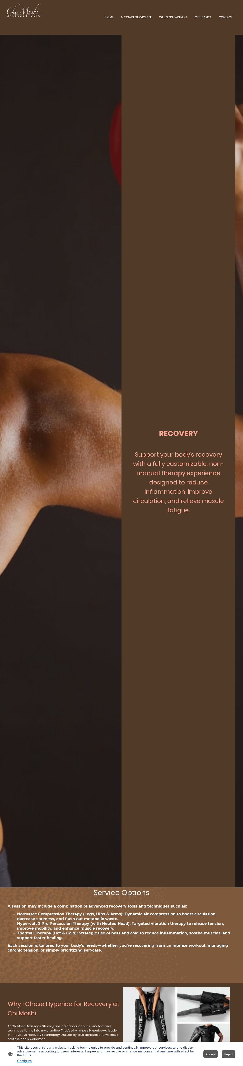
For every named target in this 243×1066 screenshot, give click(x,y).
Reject (228, 1054)
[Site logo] (23, 17)
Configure (24, 1061)
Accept (211, 1054)
